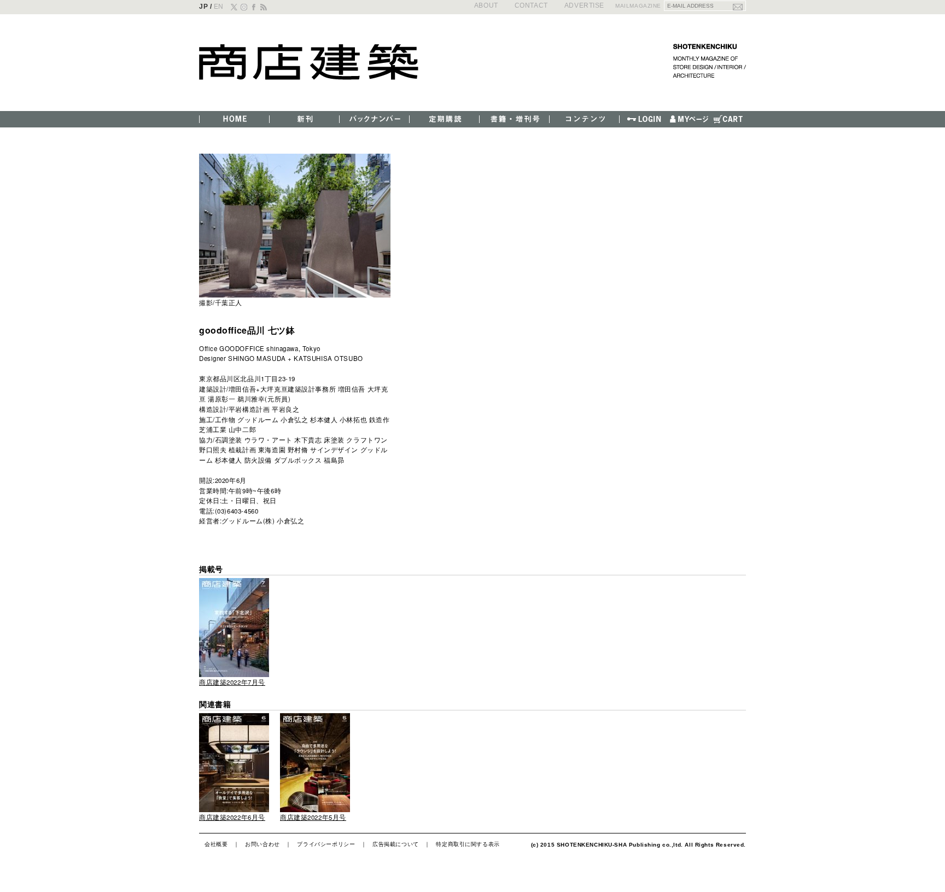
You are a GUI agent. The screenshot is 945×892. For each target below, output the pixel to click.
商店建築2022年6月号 (232, 817)
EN (219, 6)
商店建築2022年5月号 (313, 817)
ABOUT (486, 5)
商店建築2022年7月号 (232, 682)
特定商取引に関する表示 (467, 844)
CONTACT (531, 5)
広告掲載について (395, 844)
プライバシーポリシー (326, 844)
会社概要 (216, 844)
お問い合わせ (262, 844)
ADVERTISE (584, 5)
